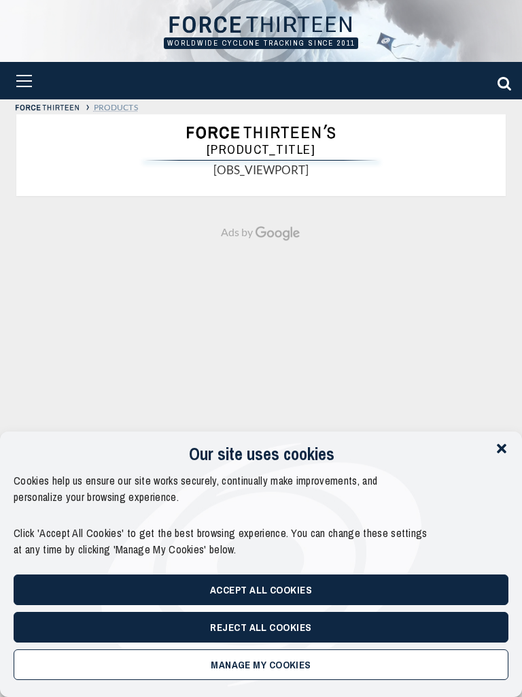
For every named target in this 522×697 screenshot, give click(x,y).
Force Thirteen (260, 26)
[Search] (502, 81)
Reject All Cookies (260, 627)
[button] (501, 448)
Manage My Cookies (261, 665)
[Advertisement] (261, 343)
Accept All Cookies (261, 590)
